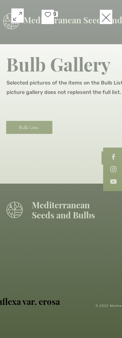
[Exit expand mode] (106, 17)
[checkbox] (48, 17)
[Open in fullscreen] (17, 15)
